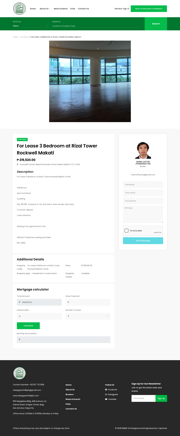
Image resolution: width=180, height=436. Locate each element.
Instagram (112, 394)
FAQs (72, 8)
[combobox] (30, 25)
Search (56, 21)
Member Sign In (122, 8)
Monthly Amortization (27, 333)
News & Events (61, 8)
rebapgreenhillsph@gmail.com (27, 390)
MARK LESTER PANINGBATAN (143, 163)
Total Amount (23, 296)
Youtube (111, 399)
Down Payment (73, 296)
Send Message (143, 240)
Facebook (112, 389)
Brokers (70, 394)
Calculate (28, 325)
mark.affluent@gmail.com (143, 174)
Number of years (73, 310)
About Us (44, 8)
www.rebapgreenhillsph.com (26, 395)
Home (33, 8)
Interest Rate (23, 310)
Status (17, 21)
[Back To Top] (172, 428)
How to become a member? (148, 8)
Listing (24, 37)
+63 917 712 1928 (37, 384)
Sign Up (161, 398)
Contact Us (83, 8)
